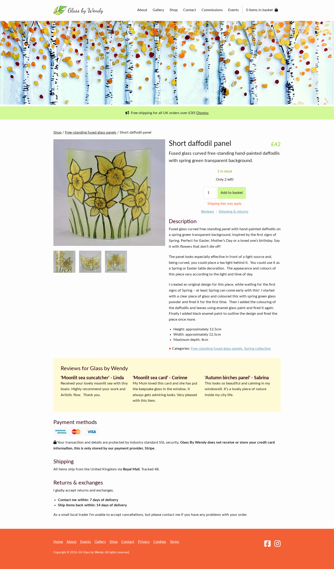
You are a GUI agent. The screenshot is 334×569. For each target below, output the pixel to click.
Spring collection (257, 348)
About (142, 10)
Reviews (207, 211)
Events (233, 10)
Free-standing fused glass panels (90, 132)
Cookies (159, 542)
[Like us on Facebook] (267, 544)
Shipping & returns (233, 211)
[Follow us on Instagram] (277, 544)
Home (58, 542)
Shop (173, 10)
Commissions (212, 10)
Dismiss (202, 113)
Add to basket (232, 193)
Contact (189, 10)
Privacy (144, 542)
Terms (174, 542)
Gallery (158, 10)
